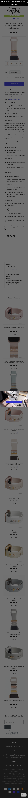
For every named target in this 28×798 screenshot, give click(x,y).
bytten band (22, 1)
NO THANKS (14, 404)
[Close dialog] (27, 392)
